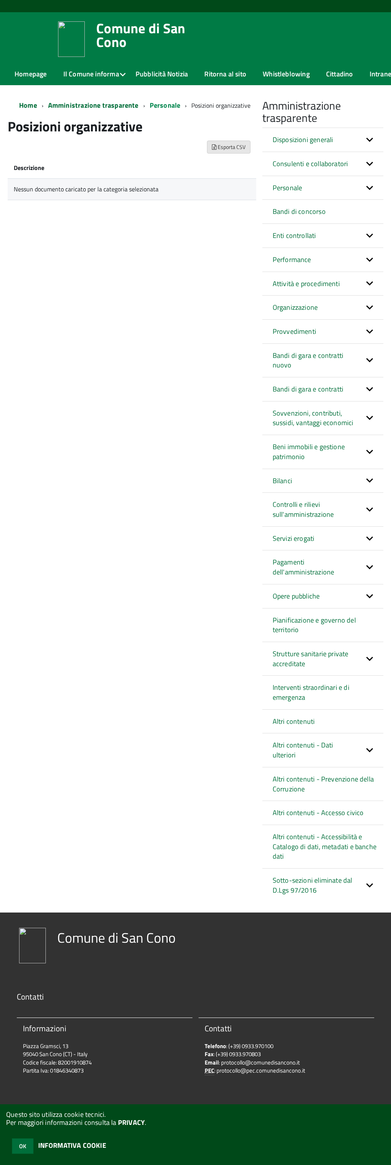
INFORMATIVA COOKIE (72, 1145)
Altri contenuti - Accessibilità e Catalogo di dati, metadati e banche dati (324, 846)
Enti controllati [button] (294, 235)
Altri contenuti (294, 721)
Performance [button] (292, 259)
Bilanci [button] (282, 481)
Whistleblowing (286, 74)
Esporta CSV (231, 147)
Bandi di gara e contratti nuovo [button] (308, 360)
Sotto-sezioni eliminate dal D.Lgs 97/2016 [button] (312, 885)
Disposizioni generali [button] (303, 139)
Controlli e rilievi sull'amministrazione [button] (303, 509)
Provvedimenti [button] (294, 331)
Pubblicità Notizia (162, 74)
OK (22, 1146)
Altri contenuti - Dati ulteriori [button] (303, 750)
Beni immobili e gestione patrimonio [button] (309, 452)
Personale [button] (287, 188)
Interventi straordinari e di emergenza (311, 692)
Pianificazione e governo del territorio (314, 625)
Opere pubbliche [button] (296, 596)
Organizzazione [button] (295, 307)
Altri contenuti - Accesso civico (318, 812)
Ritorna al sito (225, 74)
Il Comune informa (91, 74)
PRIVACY (131, 1122)
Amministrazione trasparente (93, 105)
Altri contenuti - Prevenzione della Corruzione (323, 784)
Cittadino (339, 74)
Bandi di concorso (299, 211)
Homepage (31, 74)
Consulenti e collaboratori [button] (310, 164)
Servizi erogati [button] (294, 538)
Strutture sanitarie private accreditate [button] (311, 659)
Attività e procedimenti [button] (306, 283)
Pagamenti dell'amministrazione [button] (303, 567)
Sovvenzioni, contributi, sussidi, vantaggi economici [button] (313, 418)
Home (28, 105)
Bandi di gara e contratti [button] (308, 389)
